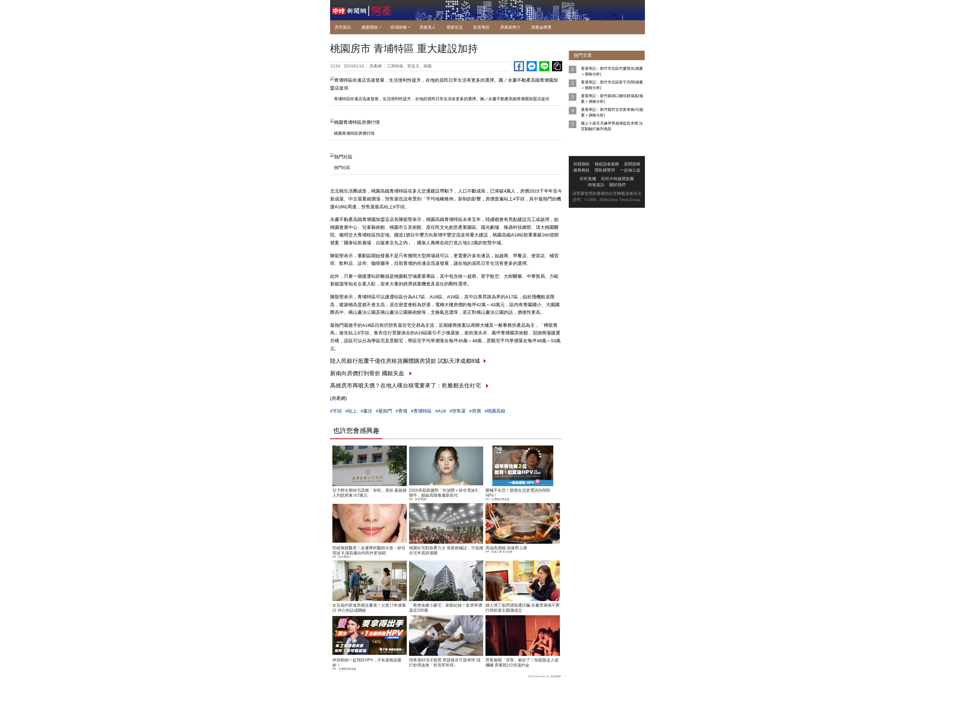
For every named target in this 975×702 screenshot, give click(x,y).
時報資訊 (596, 185)
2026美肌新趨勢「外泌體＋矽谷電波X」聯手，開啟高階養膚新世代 (445, 493)
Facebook (519, 66)
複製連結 (557, 66)
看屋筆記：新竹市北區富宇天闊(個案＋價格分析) (612, 85)
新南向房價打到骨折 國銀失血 (368, 373)
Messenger (532, 66)
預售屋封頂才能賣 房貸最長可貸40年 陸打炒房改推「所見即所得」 (445, 662)
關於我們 (617, 185)
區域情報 (399, 27)
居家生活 (454, 27)
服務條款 (581, 170)
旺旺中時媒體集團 (617, 179)
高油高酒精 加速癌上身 (506, 547)
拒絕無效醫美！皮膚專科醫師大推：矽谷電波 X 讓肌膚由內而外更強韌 (368, 550)
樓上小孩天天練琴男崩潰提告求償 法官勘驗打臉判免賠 (612, 126)
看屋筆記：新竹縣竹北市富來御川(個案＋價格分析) (612, 112)
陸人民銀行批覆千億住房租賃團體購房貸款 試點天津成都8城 (405, 361)
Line (544, 66)
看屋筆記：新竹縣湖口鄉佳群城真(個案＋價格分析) (612, 99)
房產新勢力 (510, 27)
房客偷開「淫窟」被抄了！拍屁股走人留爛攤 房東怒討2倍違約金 (522, 662)
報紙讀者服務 (607, 164)
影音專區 (481, 27)
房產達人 (427, 27)
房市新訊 (343, 27)
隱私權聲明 (605, 170)
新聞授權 (632, 164)
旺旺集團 (588, 179)
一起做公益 (630, 170)
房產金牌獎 (541, 27)
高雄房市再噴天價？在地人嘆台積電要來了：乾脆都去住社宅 (406, 385)
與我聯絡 (581, 164)
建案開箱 (370, 27)
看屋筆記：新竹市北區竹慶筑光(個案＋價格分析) (612, 71)
